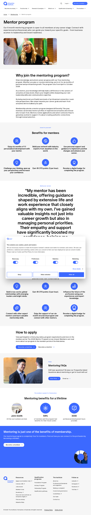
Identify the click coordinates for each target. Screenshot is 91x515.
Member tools (20, 489)
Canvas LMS (19, 484)
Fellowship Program (40, 488)
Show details (77, 269)
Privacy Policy (48, 510)
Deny (19, 274)
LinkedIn (74, 481)
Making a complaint (59, 488)
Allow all (71, 274)
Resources (19, 477)
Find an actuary (20, 499)
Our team (55, 496)
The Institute (57, 477)
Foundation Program (40, 482)
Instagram (75, 484)
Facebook (75, 486)
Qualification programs (39, 478)
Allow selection (45, 274)
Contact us (56, 499)
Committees (56, 494)
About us (55, 481)
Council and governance (60, 491)
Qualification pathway (40, 491)
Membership (14, 14)
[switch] (35, 262)
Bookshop (19, 492)
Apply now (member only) (23, 481)
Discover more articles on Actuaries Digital (23, 495)
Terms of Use (59, 510)
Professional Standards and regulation (60, 484)
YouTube (74, 489)
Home (5, 14)
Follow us (75, 477)
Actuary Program (39, 485)
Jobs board (19, 486)
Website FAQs (20, 502)
